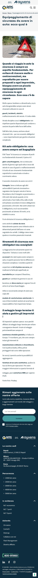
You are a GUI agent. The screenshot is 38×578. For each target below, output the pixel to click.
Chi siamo (7, 525)
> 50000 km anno (9, 493)
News (9, 13)
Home (4, 13)
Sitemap (6, 533)
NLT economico (9, 505)
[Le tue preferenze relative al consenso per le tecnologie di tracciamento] (34, 574)
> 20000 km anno (9, 482)
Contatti (6, 529)
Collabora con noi (9, 537)
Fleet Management (10, 541)
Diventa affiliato (9, 544)
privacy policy (14, 426)
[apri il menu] (34, 7)
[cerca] (31, 8)
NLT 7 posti (7, 509)
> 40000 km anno (9, 489)
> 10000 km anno (9, 478)
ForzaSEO (28, 572)
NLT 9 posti (7, 513)
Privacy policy (6, 572)
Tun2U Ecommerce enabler (9, 574)
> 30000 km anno (9, 486)
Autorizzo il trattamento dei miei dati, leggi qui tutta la (19, 425)
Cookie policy (14, 572)
